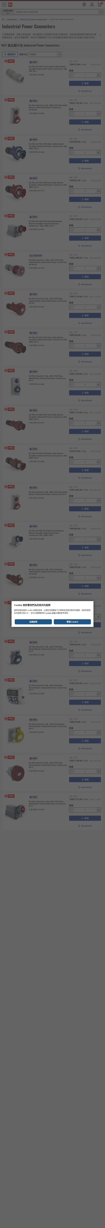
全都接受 (33, 621)
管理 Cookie (72, 621)
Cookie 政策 (50, 613)
